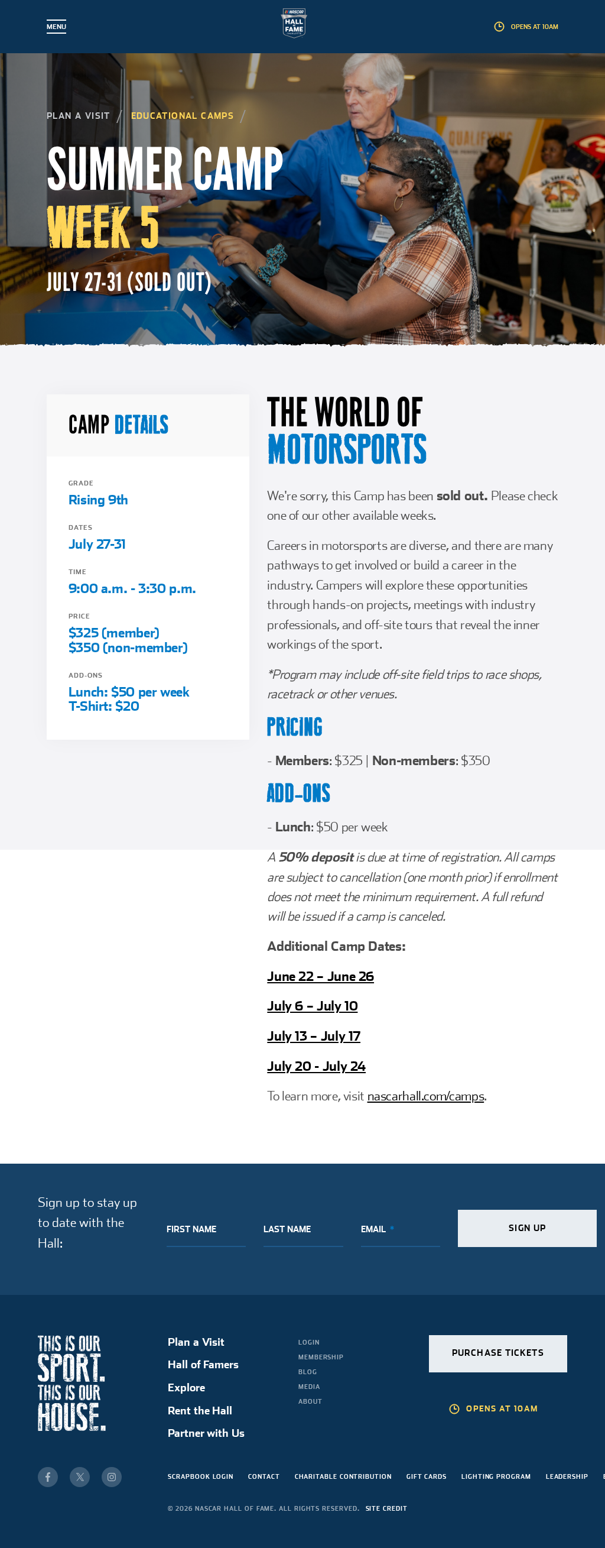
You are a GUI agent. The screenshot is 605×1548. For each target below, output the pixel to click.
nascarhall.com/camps (425, 1095)
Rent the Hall (200, 1410)
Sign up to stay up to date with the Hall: (87, 1222)
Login (309, 1342)
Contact (263, 1476)
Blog (307, 1371)
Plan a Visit (78, 116)
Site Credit (387, 1508)
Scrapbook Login (200, 1476)
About (310, 1401)
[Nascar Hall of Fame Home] (303, 25)
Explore (186, 1387)
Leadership (567, 1476)
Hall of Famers (203, 1364)
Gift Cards (426, 1476)
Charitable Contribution (343, 1476)
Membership (321, 1357)
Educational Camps (183, 116)
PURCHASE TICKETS (498, 1353)
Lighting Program (496, 1476)
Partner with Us (206, 1433)
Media (309, 1386)
